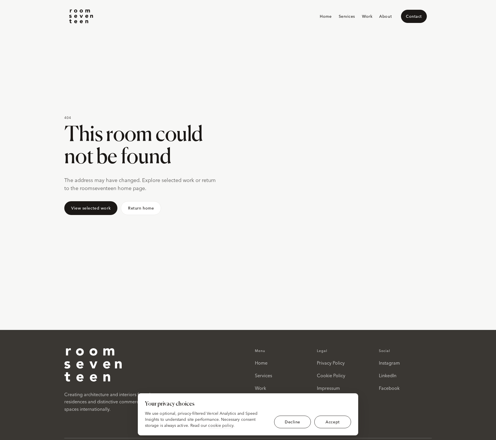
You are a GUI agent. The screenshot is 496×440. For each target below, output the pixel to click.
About (385, 16)
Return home (141, 208)
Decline (292, 422)
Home (326, 16)
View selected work (91, 208)
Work (367, 16)
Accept (333, 422)
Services (347, 16)
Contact (414, 16)
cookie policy (220, 425)
